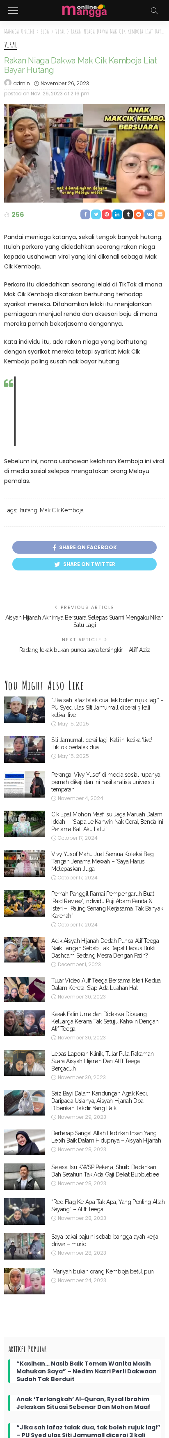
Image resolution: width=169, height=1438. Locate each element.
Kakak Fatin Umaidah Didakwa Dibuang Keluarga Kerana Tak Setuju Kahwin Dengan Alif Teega (104, 1021)
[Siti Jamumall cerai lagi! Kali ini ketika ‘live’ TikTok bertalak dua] (24, 749)
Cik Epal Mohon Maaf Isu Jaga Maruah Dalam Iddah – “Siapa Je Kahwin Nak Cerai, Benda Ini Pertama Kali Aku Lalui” (107, 821)
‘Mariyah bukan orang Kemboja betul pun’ (103, 1271)
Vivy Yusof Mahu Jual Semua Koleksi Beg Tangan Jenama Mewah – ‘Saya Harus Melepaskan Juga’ (102, 861)
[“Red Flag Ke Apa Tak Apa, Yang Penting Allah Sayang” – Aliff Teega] (24, 1211)
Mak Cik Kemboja (61, 510)
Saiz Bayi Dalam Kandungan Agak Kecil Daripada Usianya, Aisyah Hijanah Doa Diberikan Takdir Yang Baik (99, 1100)
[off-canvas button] (13, 11)
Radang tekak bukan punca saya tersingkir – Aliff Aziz (84, 650)
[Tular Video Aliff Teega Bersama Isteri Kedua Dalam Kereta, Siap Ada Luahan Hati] (24, 990)
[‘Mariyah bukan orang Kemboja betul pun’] (24, 1281)
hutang (28, 510)
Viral (10, 45)
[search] (154, 10)
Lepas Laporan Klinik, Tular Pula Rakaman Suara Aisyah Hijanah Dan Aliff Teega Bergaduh (102, 1061)
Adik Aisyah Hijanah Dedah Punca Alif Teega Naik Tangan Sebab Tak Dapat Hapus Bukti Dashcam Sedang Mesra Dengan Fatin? (105, 948)
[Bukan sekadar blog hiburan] (84, 10)
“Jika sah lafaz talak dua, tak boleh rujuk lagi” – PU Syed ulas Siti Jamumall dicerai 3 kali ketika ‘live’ (107, 707)
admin (22, 83)
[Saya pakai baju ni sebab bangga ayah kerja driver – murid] (24, 1246)
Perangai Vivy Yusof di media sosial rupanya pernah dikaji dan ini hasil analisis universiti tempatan (105, 782)
